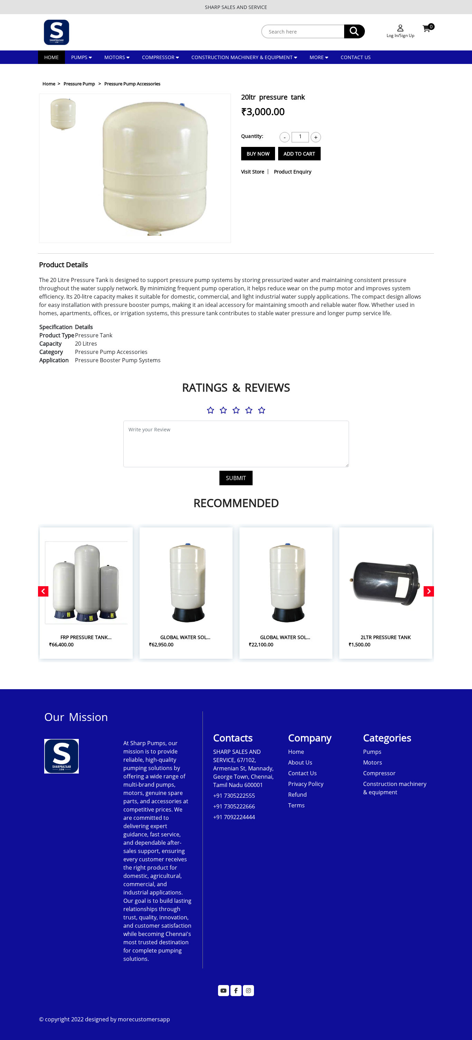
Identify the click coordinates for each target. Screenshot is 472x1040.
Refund (297, 794)
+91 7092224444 (234, 817)
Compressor (158, 57)
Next (63, 235)
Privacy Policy (305, 784)
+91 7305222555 (234, 795)
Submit (236, 478)
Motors (114, 57)
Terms (296, 805)
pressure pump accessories (132, 84)
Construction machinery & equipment (242, 57)
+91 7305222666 (234, 806)
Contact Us (356, 57)
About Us (300, 762)
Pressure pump (79, 84)
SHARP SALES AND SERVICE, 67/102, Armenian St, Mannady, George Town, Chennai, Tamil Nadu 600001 (243, 768)
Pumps (79, 57)
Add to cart (299, 153)
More (317, 57)
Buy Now (258, 153)
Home (51, 57)
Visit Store (252, 171)
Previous (64, 101)
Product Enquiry (292, 171)
